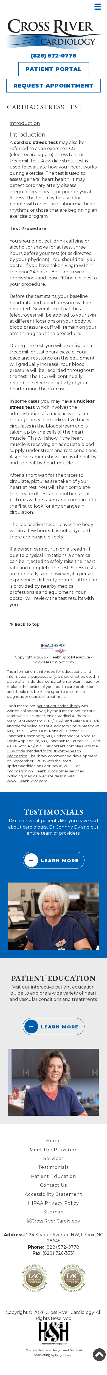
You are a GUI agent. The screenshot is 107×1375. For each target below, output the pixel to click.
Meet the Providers (53, 1149)
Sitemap (53, 1212)
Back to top (27, 624)
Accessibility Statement (53, 1194)
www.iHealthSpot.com (53, 662)
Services (53, 1158)
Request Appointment (53, 85)
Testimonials (53, 1167)
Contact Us (53, 1185)
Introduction (25, 123)
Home (53, 1140)
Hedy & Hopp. (64, 1355)
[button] (99, 1354)
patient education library (58, 706)
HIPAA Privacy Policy (53, 1203)
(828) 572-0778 (53, 55)
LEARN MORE (60, 860)
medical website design (45, 776)
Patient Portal (54, 69)
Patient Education (53, 1176)
